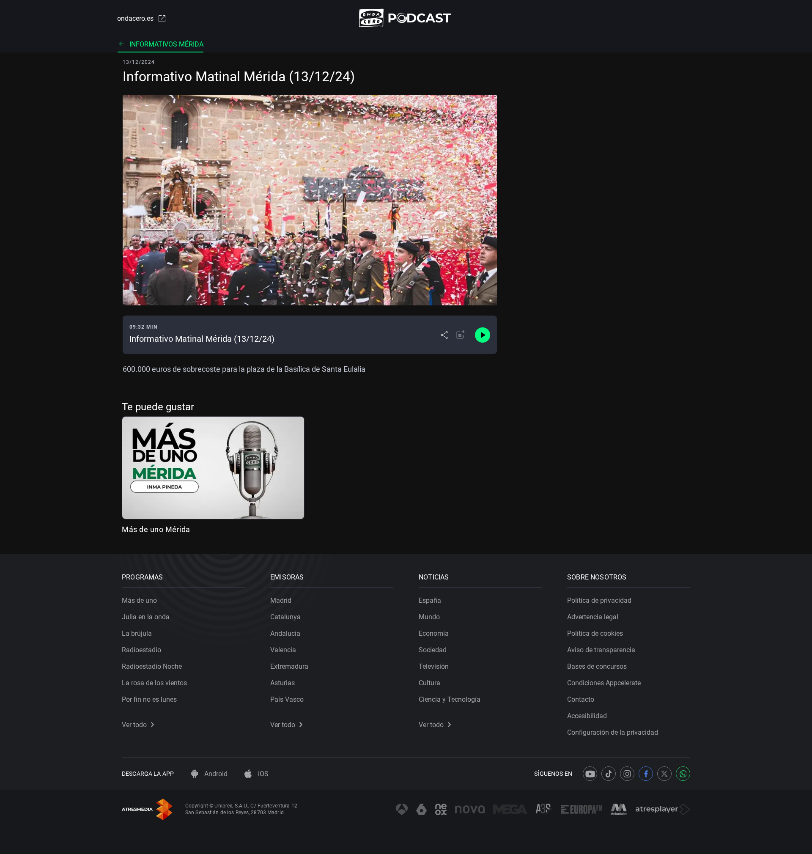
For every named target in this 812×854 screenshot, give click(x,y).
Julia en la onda (146, 617)
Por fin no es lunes (149, 699)
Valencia (283, 650)
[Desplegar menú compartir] (444, 335)
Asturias (282, 683)
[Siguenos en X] (664, 773)
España (430, 600)
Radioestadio (141, 650)
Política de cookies (595, 633)
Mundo (429, 617)
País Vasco (287, 699)
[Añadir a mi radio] (460, 335)
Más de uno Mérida (156, 529)
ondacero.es (135, 18)
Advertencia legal (592, 617)
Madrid (280, 600)
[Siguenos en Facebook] (646, 773)
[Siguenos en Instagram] (627, 773)
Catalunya (285, 617)
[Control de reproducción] (482, 335)
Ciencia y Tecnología (449, 699)
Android (215, 774)
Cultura (429, 683)
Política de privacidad (599, 600)
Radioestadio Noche (152, 666)
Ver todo (134, 725)
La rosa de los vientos (154, 683)
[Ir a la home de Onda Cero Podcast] (406, 18)
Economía (434, 633)
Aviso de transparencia (601, 650)
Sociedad (433, 650)
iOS (262, 774)
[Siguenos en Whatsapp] (683, 773)
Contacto (580, 699)
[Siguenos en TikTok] (608, 773)
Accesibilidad (587, 716)
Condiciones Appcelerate (604, 683)
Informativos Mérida (166, 44)
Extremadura (289, 666)
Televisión (434, 666)
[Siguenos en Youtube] (590, 773)
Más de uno (139, 600)
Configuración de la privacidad (612, 732)
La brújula (137, 633)
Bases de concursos (597, 666)
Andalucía (285, 633)
